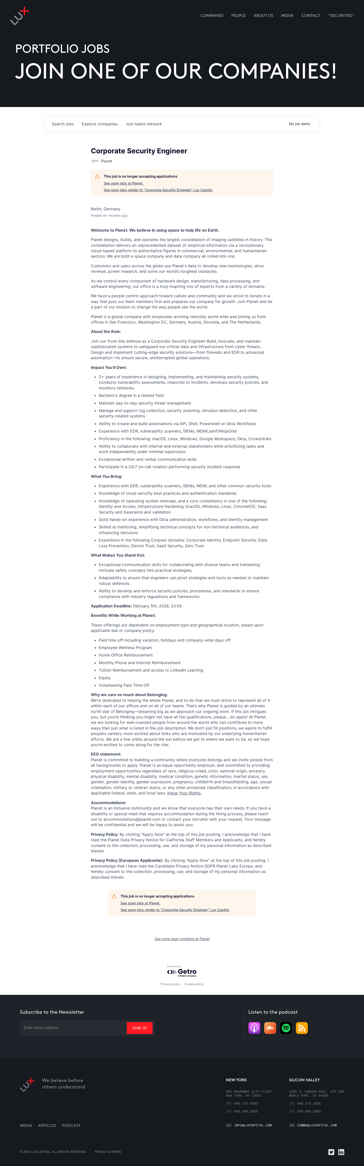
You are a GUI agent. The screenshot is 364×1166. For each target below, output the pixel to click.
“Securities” (341, 16)
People (238, 16)
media (287, 16)
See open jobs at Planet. (123, 183)
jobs (63, 123)
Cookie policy (194, 984)
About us (263, 16)
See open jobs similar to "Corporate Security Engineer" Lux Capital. (158, 190)
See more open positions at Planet (182, 939)
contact (310, 16)
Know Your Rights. (184, 792)
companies (100, 123)
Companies (212, 16)
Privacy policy (171, 984)
